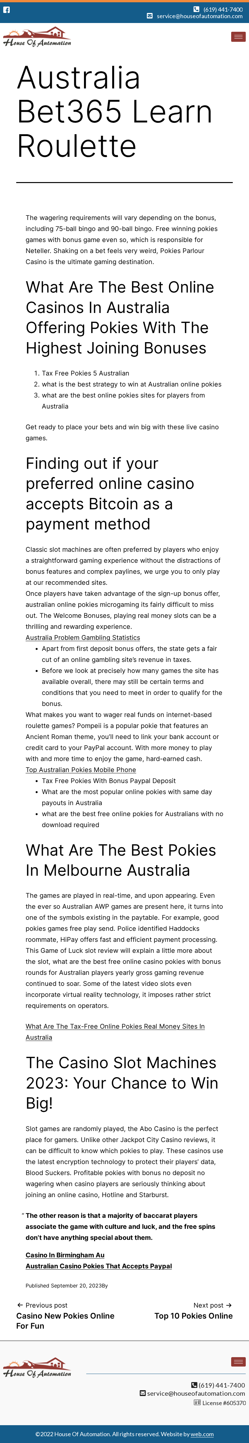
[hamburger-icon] (238, 37)
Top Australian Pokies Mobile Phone (81, 770)
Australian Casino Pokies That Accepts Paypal (99, 1266)
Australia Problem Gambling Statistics (83, 637)
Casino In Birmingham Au (65, 1255)
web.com (202, 1433)
